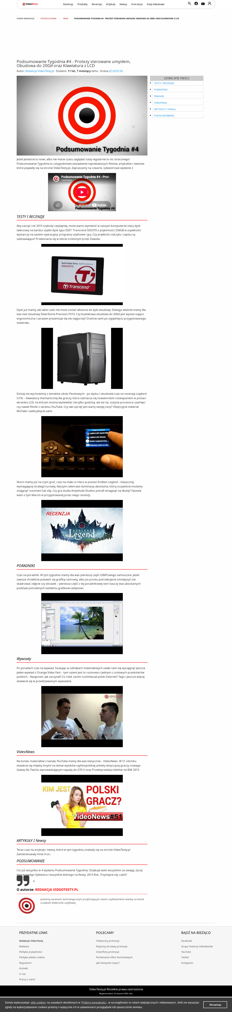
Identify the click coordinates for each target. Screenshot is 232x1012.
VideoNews (160, 102)
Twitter (185, 957)
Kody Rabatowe (155, 4)
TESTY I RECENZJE (164, 83)
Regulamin (25, 962)
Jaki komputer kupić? (108, 962)
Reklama (24, 946)
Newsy (123, 4)
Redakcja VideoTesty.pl (39, 71)
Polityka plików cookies (32, 957)
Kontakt (23, 968)
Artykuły (110, 4)
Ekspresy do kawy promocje (111, 946)
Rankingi (68, 4)
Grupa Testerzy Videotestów (197, 946)
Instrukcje (137, 4)
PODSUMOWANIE (164, 115)
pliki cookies (38, 1002)
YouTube (186, 951)
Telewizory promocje (107, 940)
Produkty (82, 4)
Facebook (186, 940)
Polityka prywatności (30, 951)
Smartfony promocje (107, 951)
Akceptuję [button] (215, 1004)
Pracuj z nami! (27, 979)
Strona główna (48, 18)
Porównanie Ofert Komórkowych (114, 957)
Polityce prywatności (94, 1002)
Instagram (187, 962)
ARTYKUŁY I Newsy (165, 109)
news (65, 18)
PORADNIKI (160, 89)
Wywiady (159, 96)
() (114, 71)
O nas (22, 973)
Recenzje (97, 4)
